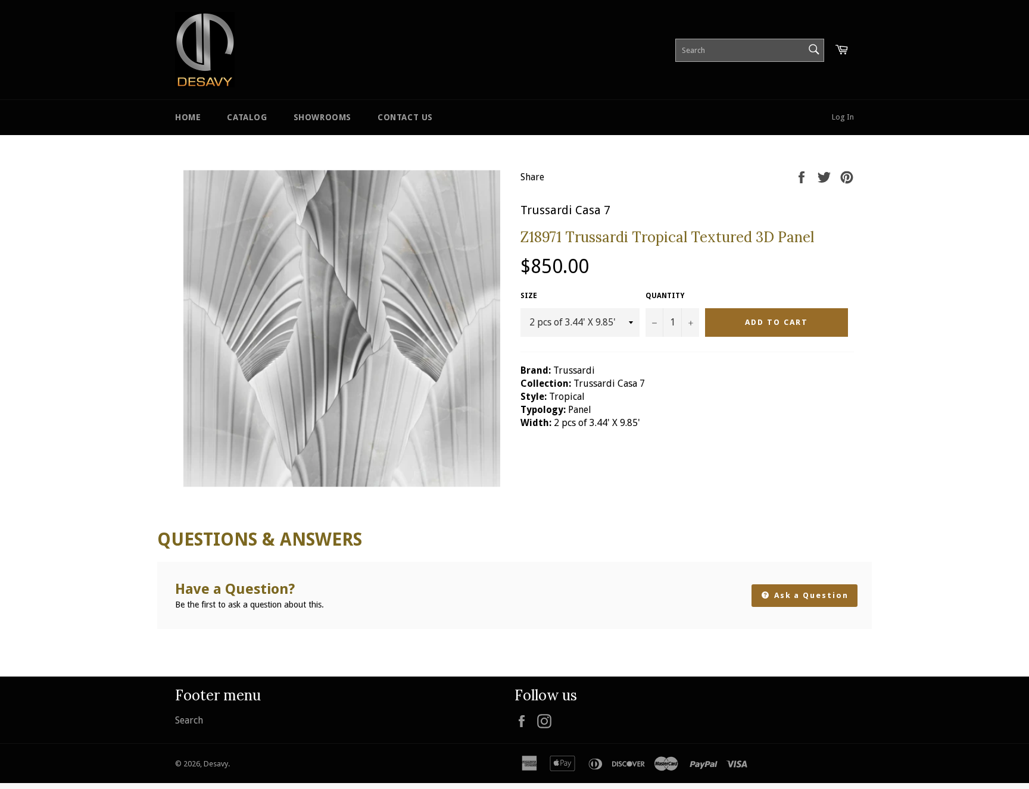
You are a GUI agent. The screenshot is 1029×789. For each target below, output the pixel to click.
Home (188, 117)
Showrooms (322, 117)
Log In (843, 116)
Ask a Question (810, 595)
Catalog (247, 117)
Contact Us (405, 117)
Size (528, 296)
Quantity (665, 296)
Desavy (216, 763)
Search (189, 720)
